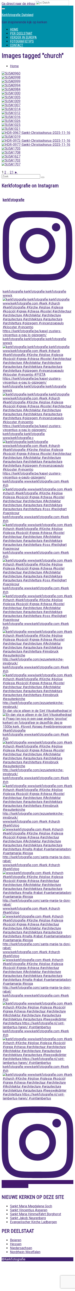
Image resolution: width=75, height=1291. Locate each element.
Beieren (15, 1240)
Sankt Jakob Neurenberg (28, 1218)
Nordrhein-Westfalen (25, 1252)
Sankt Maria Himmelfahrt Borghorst (35, 1214)
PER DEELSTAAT (21, 33)
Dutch (46, 2)
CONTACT (16, 45)
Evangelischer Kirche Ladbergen (33, 1222)
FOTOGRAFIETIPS (22, 41)
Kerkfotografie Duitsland (17, 15)
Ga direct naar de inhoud (19, 4)
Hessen (15, 1244)
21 (12, 172)
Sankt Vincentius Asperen (28, 1210)
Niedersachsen (21, 1248)
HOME (14, 29)
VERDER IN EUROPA (23, 37)
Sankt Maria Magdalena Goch (31, 1206)
